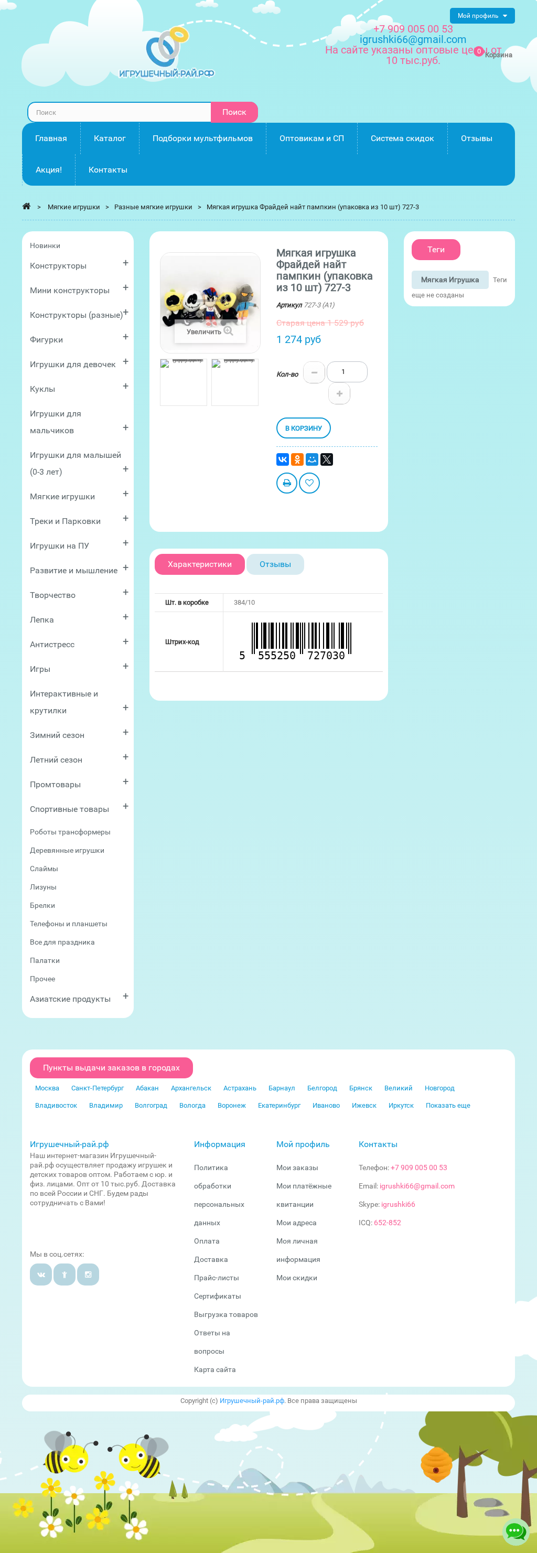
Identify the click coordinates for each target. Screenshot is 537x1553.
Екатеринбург (279, 1105)
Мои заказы (297, 1167)
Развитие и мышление (79, 568)
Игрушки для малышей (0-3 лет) (79, 463)
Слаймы (44, 868)
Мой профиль (303, 1144)
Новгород (440, 1088)
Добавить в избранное (309, 484)
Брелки (42, 905)
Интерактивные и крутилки (79, 702)
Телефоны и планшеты (69, 923)
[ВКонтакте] (282, 459)
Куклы (79, 387)
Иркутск (401, 1105)
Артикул (289, 305)
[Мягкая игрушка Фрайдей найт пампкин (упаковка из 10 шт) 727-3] (183, 382)
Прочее (42, 978)
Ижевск (364, 1105)
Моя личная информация (298, 1250)
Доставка (211, 1259)
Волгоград (151, 1105)
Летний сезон (79, 758)
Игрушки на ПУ (79, 544)
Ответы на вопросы (212, 1342)
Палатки (45, 960)
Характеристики (200, 564)
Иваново (326, 1105)
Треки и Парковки (79, 519)
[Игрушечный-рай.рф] (167, 52)
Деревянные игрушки (67, 850)
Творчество (79, 593)
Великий (398, 1088)
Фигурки (79, 337)
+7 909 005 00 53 (413, 29)
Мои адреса (296, 1222)
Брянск (360, 1088)
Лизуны (43, 887)
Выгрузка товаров (226, 1314)
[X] (326, 459)
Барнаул (281, 1088)
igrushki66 (398, 1204)
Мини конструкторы (79, 288)
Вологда (192, 1105)
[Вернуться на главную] (26, 206)
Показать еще (448, 1105)
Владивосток (56, 1105)
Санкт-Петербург (97, 1088)
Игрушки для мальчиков (79, 422)
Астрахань (239, 1088)
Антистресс (79, 642)
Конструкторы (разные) (79, 313)
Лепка (79, 618)
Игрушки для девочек (79, 362)
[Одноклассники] (297, 459)
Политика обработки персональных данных (219, 1195)
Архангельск (191, 1088)
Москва (47, 1088)
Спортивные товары (79, 807)
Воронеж (232, 1105)
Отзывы (275, 564)
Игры (79, 667)
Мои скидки (296, 1277)
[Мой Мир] (312, 459)
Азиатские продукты (79, 997)
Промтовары (79, 782)
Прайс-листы (216, 1277)
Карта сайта (215, 1369)
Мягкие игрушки (79, 494)
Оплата (207, 1241)
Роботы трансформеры (70, 832)
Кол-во (287, 374)
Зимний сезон (79, 733)
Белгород (322, 1088)
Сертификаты (217, 1296)
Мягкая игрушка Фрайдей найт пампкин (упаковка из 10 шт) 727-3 (313, 207)
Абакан (147, 1088)
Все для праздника (62, 942)
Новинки (45, 245)
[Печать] (286, 484)
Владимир (106, 1105)
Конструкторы (79, 263)
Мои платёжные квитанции (303, 1195)
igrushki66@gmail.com (417, 1186)
